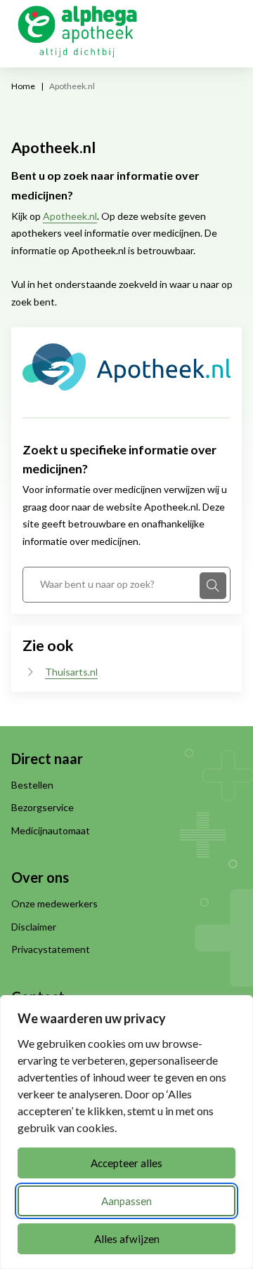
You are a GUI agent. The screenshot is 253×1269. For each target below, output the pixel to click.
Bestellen (32, 785)
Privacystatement (50, 949)
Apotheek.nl (70, 216)
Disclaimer (33, 927)
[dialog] (126, 1132)
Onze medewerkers (54, 903)
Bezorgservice (42, 807)
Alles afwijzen (127, 1238)
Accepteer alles (126, 1163)
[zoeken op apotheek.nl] (213, 585)
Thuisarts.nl (71, 671)
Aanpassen (126, 1201)
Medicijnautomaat (50, 830)
